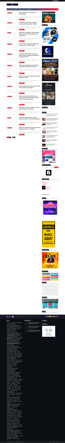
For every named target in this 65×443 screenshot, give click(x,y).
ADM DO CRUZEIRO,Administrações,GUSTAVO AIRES (13, 325)
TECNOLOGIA (15, 434)
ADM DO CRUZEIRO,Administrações (11, 324)
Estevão (20, 386)
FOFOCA (19, 387)
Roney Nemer (14, 424)
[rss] (46, 276)
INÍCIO (50, 441)
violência (14, 438)
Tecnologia (11, 434)
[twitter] (54, 0)
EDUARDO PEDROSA (13, 383)
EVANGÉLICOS (9, 387)
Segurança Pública (9, 433)
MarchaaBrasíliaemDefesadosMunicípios (12, 409)
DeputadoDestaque (9, 379)
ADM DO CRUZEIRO (19, 322)
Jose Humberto (9, 401)
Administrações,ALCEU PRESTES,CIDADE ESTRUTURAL (13, 335)
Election (8, 384)
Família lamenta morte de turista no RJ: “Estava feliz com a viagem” (29, 86)
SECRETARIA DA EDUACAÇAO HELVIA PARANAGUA (16, 426)
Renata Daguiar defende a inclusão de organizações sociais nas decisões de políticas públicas (51, 123)
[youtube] (46, 279)
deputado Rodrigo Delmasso (10, 376)
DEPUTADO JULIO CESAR (18, 372)
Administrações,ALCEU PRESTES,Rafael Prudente (13, 340)
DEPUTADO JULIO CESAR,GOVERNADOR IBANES (13, 373)
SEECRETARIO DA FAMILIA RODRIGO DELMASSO (13, 430)
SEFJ (20, 430)
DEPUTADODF (15, 379)
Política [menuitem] (23, 9)
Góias (8, 390)
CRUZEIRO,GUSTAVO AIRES (15, 362)
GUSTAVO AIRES (18, 394)
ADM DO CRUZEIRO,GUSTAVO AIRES (11, 328)
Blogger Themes (13, 441)
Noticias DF (11, 413)
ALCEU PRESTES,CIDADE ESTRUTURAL (11, 351)
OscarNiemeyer (19, 415)
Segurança (8, 431)
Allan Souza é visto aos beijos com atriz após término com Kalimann (29, 108)
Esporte (13, 386)
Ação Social (8, 322)
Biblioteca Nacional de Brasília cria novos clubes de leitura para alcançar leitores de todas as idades (29, 97)
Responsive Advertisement (50, 289)
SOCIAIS (8, 434)
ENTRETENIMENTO (16, 384)
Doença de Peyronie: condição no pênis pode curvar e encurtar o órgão (52, 127)
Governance (17, 393)
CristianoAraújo (9, 362)
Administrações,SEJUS (9, 350)
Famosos (13, 387)
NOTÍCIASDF (19, 413)
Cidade (8, 358)
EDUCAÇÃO (18, 383)
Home (7, 0)
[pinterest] (57, 0)
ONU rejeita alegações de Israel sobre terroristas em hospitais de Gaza (29, 65)
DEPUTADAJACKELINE (9, 365)
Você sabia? (17, 438)
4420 (13, 137)
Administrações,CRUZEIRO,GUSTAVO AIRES (12, 346)
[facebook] (53, 0)
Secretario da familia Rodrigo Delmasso (12, 427)
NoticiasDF (15, 413)
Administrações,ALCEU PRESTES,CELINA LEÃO (12, 332)
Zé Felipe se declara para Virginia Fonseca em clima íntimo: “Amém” (28, 23)
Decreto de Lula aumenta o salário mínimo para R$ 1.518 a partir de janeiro (29, 118)
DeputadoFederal (20, 379)
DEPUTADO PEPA (9, 375)
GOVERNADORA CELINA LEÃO (10, 393)
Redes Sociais (18, 420)
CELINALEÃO (18, 357)
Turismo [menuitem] (19, 9)
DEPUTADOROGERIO (14, 380)
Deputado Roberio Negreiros (16, 375)
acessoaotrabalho (13, 322)
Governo (21, 393)
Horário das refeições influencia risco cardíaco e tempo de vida (51, 144)
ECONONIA (8, 383)
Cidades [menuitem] (11, 9)
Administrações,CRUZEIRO (10, 344)
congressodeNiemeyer (19, 361)
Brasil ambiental (20, 354)
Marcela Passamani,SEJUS (10, 408)
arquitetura (19, 353)
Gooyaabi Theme (22, 441)
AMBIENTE (18, 351)
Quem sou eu (11, 419)
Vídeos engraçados (9, 438)
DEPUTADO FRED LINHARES (10, 372)
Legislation (14, 405)
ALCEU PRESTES (15, 350)
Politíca (13, 416)
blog (11, 354)
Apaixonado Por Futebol (10, 353)
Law (11, 405)
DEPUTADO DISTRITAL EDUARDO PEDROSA (12, 368)
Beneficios (8, 354)
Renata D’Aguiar (9, 423)
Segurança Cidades (17, 431)
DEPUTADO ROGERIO (18, 376)
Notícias (8, 413)
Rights (18, 423)
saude (18, 424)
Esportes (16, 386)
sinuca (21, 433)
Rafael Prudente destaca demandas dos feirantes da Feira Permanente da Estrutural (52, 140)
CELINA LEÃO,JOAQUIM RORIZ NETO (11, 357)
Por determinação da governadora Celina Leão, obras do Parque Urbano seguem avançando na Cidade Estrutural (52, 119)
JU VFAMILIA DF (9, 402)
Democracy (8, 364)
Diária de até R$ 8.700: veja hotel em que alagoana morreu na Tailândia (29, 128)
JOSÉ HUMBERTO (19, 401)
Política (16, 416)
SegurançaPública (15, 433)
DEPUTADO (14, 365)
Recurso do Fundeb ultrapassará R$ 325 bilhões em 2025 (29, 76)
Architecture (15, 353)
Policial (10, 416)
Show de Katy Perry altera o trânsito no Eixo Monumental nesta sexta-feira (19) (34, 330)
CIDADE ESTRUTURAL (12, 358)
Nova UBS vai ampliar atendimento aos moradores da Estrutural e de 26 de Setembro (52, 132)
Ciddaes (11, 361)
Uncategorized (9, 437)
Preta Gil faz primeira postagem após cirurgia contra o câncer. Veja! (29, 44)
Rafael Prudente (16, 419)
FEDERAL (16, 387)
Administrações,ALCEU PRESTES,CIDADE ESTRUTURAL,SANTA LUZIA (14, 338)
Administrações (9, 329)
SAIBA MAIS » (21, 19)
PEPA (7, 416)
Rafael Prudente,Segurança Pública (11, 420)
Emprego (11, 384)
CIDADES (8, 361)
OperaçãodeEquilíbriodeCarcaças (11, 415)
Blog (13, 354)
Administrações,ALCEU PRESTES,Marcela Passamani (13, 339)
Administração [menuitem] (28, 9)
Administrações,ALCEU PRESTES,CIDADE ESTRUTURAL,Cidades (12, 336)
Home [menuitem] (8, 9)
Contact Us (53, 441)
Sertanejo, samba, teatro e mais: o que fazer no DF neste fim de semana (34, 327)
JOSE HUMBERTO (14, 401)
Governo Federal (13, 394)
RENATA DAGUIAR (14, 423)
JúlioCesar (8, 405)
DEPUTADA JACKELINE (13, 364)
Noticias (21, 412)
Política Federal (20, 416)
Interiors (8, 398)
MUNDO (18, 412)
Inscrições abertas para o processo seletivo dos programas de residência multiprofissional (29, 55)
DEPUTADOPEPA (9, 380)
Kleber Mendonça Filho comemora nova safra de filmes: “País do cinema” (52, 115)
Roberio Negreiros (9, 424)
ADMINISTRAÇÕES (14, 329)
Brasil (16, 354)
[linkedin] (55, 316)
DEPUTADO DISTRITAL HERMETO (11, 369)
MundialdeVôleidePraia (10, 412)
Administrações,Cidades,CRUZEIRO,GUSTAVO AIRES (13, 343)
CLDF (14, 361)
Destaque (20, 380)
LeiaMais (18, 405)
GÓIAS (10, 390)
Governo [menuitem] (15, 9)
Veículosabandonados (15, 437)
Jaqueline (15, 398)
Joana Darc (18, 398)
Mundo (15, 412)
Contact (10, 0)
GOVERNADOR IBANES (15, 390)
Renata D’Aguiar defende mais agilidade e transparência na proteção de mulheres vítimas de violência (52, 136)
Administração (19, 328)
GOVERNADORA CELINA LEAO (10, 391)
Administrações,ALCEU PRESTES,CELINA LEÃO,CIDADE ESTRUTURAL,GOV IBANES (13, 333)
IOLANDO (11, 398)
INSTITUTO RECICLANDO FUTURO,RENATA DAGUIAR (13, 397)
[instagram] (56, 0)
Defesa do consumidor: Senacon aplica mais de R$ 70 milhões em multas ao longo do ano (29, 34)
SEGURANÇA (12, 431)
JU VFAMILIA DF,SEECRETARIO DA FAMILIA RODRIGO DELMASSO (13, 404)
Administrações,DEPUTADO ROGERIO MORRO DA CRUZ (14, 347)
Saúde (8, 426)
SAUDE (21, 424)
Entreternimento (9, 386)
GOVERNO (8, 394)
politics (8, 419)
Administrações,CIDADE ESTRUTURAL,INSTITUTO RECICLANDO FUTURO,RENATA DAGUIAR (13, 342)
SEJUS (19, 433)
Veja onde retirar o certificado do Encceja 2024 (28, 13)
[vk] (54, 277)
